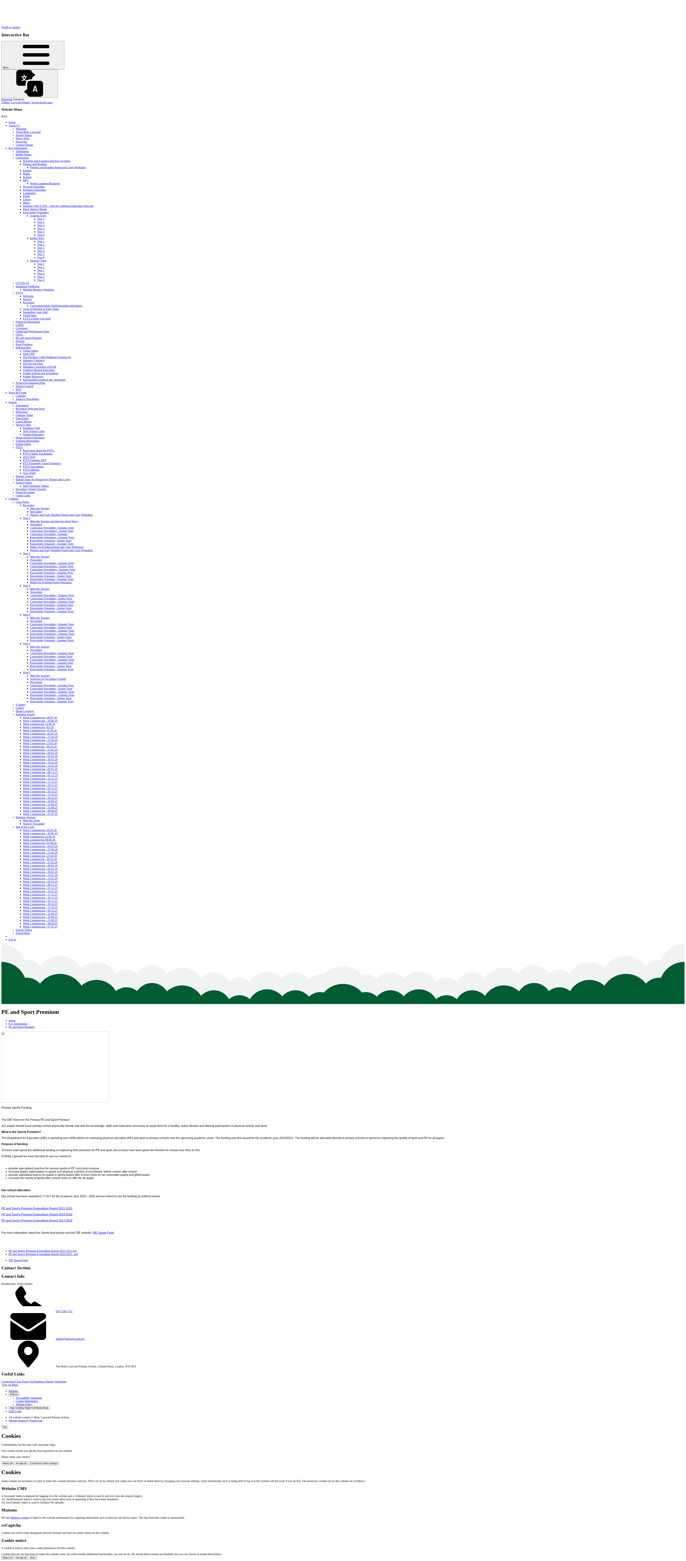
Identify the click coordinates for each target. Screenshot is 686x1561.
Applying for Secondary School (48, 678)
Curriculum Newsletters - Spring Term (51, 530)
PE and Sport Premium (29, 337)
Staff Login (15, 1411)
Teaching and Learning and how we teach (46, 160)
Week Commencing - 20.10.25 (40, 791)
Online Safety (30, 350)
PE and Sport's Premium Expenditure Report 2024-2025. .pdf (43, 1254)
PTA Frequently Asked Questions (42, 463)
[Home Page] (27, 102)
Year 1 (40, 218)
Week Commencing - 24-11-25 (40, 778)
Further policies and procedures (40, 373)
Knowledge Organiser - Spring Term (50, 540)
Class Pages (22, 502)
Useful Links (23, 495)
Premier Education (33, 434)
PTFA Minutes (31, 469)
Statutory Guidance (34, 360)
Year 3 (40, 225)
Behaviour (22, 411)
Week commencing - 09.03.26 (40, 746)
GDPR (20, 325)
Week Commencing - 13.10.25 (40, 794)
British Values (23, 154)
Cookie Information (27, 1401)
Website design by (26, 1420)
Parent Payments (25, 492)
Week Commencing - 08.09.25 (40, 810)
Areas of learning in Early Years (41, 308)
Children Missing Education (38, 370)
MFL (26, 180)
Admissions (22, 151)
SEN (18, 389)
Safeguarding (23, 347)
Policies (20, 341)
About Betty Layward (28, 132)
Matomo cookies (19, 1517)
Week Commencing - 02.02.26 (40, 756)
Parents (13, 402)
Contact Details (24, 144)
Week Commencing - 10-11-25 (40, 897)
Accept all (21, 1463)
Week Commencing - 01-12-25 (40, 775)
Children (13, 498)
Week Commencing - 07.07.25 (40, 814)
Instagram (7, 99)
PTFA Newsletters (33, 466)
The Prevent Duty (33, 363)
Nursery (27, 299)
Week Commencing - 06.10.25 (40, 798)
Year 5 (40, 231)
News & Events (17, 392)
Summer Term (38, 260)
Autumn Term (38, 215)
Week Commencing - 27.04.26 (40, 736)
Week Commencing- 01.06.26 (40, 730)
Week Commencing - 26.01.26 (40, 759)
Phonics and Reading (35, 164)
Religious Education (34, 189)
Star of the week (25, 826)
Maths (26, 173)
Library (27, 199)
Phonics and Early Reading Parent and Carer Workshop (61, 514)
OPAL (19, 334)
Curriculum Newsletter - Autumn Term (52, 527)
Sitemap (13, 1390)
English (27, 170)
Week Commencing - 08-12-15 (40, 772)
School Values (24, 135)
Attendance (22, 405)
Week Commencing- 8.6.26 (38, 727)
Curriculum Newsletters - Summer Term (52, 569)
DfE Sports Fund (18, 1260)
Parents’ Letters (24, 476)
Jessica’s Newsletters (27, 399)
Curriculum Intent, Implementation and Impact (56, 305)
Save (32, 1557)
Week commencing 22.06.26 (39, 724)
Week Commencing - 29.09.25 (40, 801)
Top (5, 1427)
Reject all (8, 1463)
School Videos (24, 482)
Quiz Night (29, 473)
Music (26, 202)
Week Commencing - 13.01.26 (40, 878)
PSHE (26, 196)
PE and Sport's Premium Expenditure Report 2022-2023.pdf (42, 1250)
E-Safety (21, 704)
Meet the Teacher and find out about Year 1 (54, 521)
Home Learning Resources (45, 183)
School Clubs (23, 424)
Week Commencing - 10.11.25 (40, 785)
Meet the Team (31, 820)
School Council (24, 386)
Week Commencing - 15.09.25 (40, 920)
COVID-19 (22, 283)
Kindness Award (25, 714)
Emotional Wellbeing (27, 286)
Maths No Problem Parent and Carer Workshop (56, 547)
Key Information (18, 148)
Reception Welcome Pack (30, 408)
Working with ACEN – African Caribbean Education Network (58, 206)
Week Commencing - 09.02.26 (40, 752)
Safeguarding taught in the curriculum (44, 379)
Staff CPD (29, 354)
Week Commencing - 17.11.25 (40, 781)
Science (27, 177)
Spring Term (37, 238)
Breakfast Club (31, 428)
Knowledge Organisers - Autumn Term (52, 537)
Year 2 (40, 222)
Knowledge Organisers (36, 212)
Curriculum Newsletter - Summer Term (52, 601)
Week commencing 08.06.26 (39, 839)
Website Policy (24, 1404)
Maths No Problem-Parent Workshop (51, 582)
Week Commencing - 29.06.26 (40, 720)
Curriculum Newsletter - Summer (49, 534)
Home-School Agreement (30, 437)
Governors (22, 328)
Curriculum (22, 157)
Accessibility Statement (29, 1397)
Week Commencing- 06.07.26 (40, 717)
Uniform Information (27, 440)
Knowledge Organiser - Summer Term (51, 543)
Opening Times (24, 415)
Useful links (29, 315)
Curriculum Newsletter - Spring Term (51, 598)
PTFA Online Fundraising (37, 453)
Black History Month (35, 209)
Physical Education (33, 186)
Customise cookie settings (44, 1463)
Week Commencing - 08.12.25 (40, 884)
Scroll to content (10, 27)
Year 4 (40, 228)
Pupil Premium (24, 344)
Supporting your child (35, 312)
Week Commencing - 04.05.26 (40, 733)
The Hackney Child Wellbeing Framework (47, 357)
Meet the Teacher (39, 508)
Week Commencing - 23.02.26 (40, 749)
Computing (29, 193)
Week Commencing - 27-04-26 (40, 849)
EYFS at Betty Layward (36, 318)
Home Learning (25, 711)
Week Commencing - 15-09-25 (40, 807)
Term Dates (22, 418)
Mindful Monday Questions (38, 289)
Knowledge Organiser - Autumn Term (51, 572)
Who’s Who (22, 138)
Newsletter (36, 511)
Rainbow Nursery (26, 817)
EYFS (19, 292)
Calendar (21, 395)
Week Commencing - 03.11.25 (40, 788)
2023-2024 (29, 456)
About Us (14, 125)
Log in (12, 939)
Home (12, 122)
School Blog (23, 933)
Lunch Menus (23, 421)
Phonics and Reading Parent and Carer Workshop (58, 167)
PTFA (19, 447)
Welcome (21, 128)
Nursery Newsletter (34, 823)
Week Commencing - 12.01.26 (40, 765)
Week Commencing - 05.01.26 (40, 769)
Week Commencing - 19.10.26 (40, 762)
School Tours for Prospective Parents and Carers (43, 479)
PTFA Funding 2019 (34, 460)
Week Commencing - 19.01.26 (40, 875)
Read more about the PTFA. (39, 450)
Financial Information (28, 321)
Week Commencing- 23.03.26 (40, 743)
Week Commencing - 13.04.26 (40, 740)
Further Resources (33, 376)
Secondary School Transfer (31, 489)
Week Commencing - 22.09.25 (40, 804)
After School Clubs (34, 431)
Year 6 (40, 234)
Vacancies (21, 141)
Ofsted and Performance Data (32, 331)
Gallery (20, 707)
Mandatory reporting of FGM (39, 366)
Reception (28, 302)
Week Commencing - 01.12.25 (40, 888)
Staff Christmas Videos (36, 485)
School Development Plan (30, 382)
